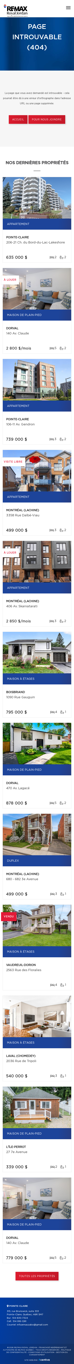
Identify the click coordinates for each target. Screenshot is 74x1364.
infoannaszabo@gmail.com (32, 1325)
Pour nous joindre (47, 119)
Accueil (18, 119)
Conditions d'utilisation (41, 1352)
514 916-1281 (19, 1321)
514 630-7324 (20, 1318)
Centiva (44, 1360)
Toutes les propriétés (37, 1276)
